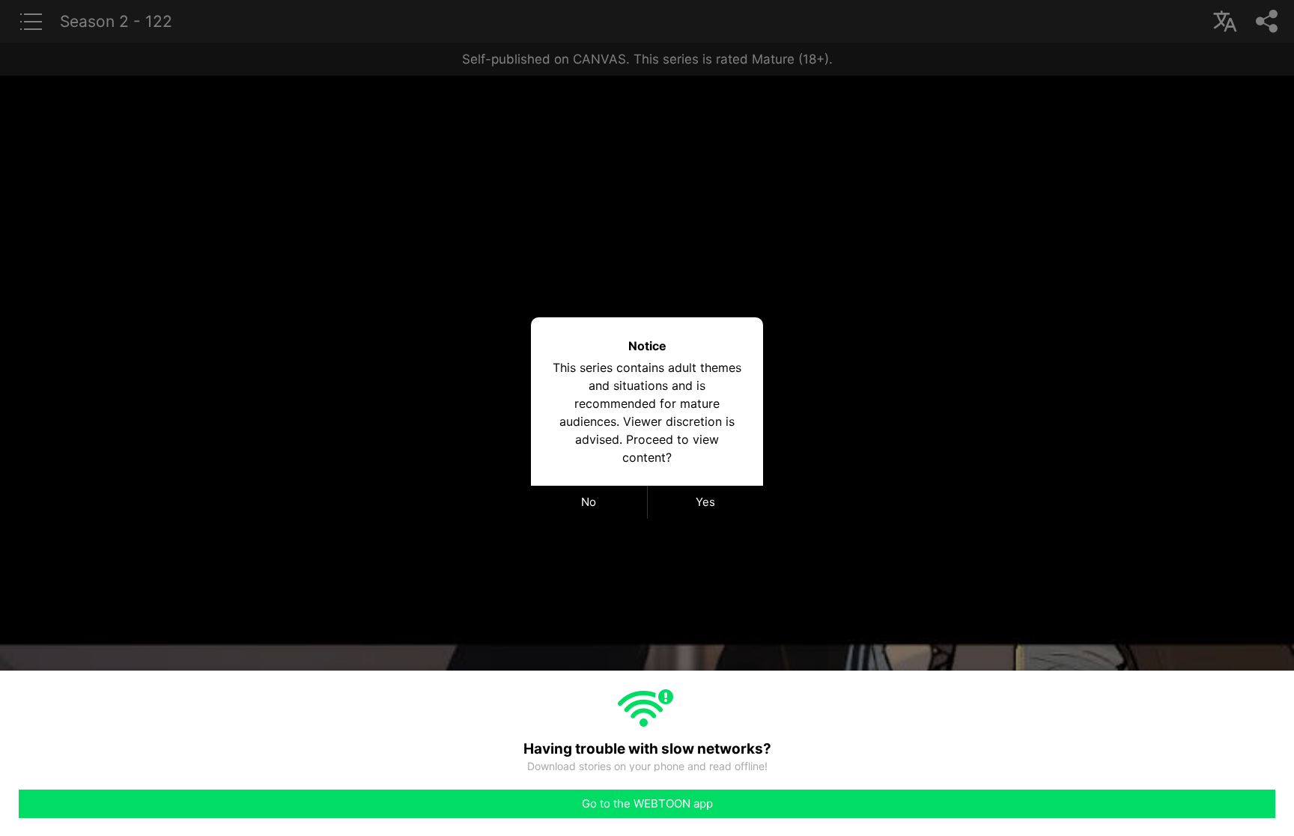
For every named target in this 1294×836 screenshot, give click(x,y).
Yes (705, 502)
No (588, 502)
